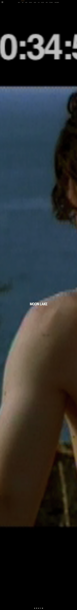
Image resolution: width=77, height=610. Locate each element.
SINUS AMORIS (57, 2)
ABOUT (19, 2)
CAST (23, 2)
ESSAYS (35, 2)
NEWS (47, 2)
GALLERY (42, 2)
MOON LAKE (38, 304)
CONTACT (30, 2)
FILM (38, 2)
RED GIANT (51, 2)
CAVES (26, 2)
